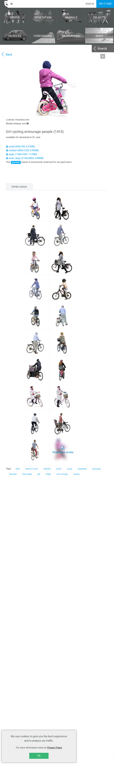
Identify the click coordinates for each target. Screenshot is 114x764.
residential (82, 469)
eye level (13, 474)
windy (69, 469)
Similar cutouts (19, 186)
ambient (46, 469)
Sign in (90, 3)
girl (38, 474)
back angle (27, 474)
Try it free (105, 3)
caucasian (96, 469)
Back (9, 54)
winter (58, 469)
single (48, 474)
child (17, 469)
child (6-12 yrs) (31, 469)
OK (39, 755)
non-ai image (62, 474)
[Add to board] (102, 56)
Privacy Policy (54, 747)
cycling (76, 474)
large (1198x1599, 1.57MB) (22, 154)
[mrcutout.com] (4, 4)
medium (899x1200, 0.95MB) (23, 150)
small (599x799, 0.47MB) (21, 146)
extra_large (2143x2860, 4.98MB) (25, 158)
